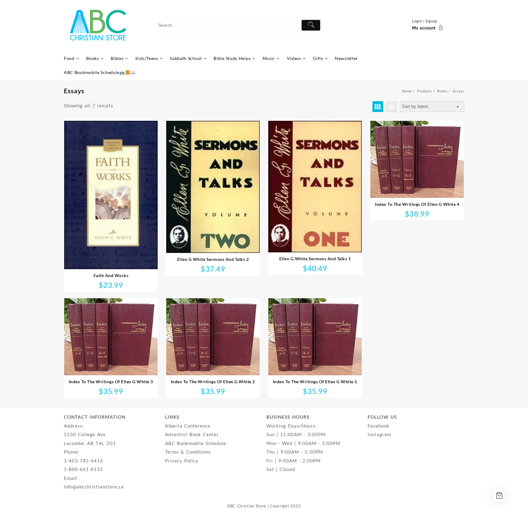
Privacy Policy (181, 460)
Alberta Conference (188, 426)
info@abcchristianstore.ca (94, 486)
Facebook (378, 426)
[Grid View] (377, 106)
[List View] (391, 106)
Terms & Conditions (188, 451)
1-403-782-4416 (83, 460)
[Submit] (311, 25)
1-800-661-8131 (83, 469)
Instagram (379, 434)
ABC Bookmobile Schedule (195, 443)
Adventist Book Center (192, 434)
